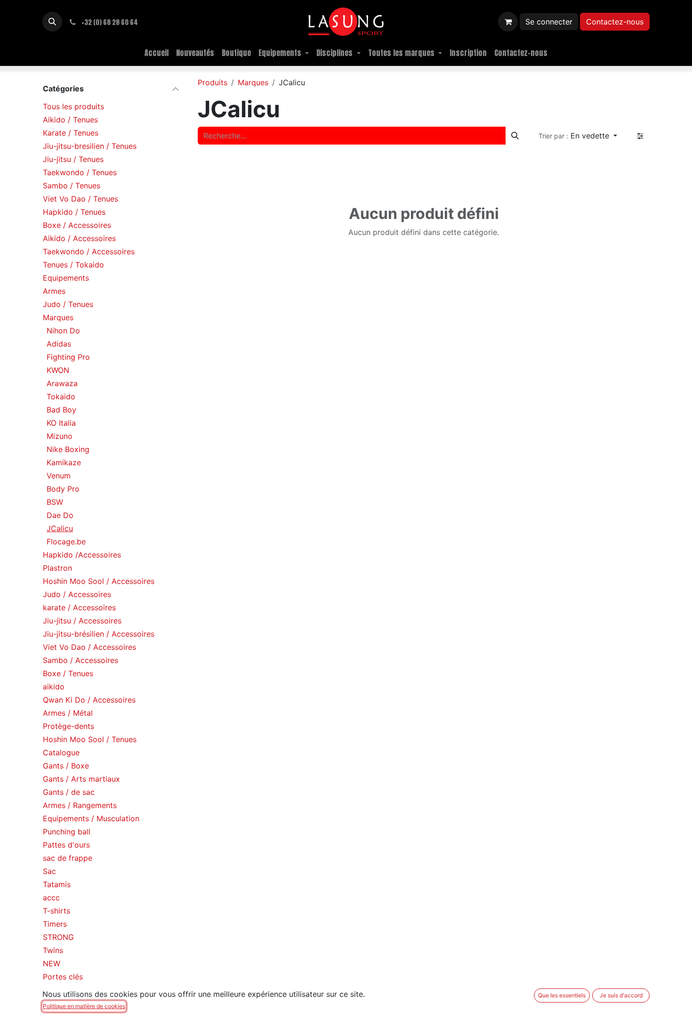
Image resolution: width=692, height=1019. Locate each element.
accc (51, 897)
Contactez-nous (615, 21)
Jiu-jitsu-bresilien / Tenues (90, 146)
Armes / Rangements (80, 805)
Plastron (57, 568)
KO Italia (61, 423)
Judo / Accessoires (77, 594)
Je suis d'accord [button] (621, 995)
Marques (58, 317)
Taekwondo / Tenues (80, 172)
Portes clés (63, 976)
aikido (53, 686)
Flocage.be (66, 541)
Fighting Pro (68, 357)
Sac (49, 871)
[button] (52, 22)
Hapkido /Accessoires (82, 554)
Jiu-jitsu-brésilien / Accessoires (98, 634)
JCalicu (60, 528)
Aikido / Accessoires (79, 238)
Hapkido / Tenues (74, 212)
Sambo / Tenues (71, 185)
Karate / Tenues (70, 132)
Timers (55, 924)
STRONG (58, 937)
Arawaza (62, 383)
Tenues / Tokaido (73, 264)
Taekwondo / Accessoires (89, 251)
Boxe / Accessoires (77, 225)
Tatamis (57, 884)
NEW (51, 963)
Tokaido (61, 396)
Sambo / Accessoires (80, 660)
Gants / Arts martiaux (81, 779)
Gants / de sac (69, 792)
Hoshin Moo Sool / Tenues (90, 739)
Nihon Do (63, 330)
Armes (54, 291)
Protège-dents (68, 726)
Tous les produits (73, 106)
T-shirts (56, 910)
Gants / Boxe (66, 765)
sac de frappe (67, 858)
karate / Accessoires (79, 607)
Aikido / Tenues (70, 119)
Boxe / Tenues (68, 673)
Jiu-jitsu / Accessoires (82, 620)
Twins (53, 950)
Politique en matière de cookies (84, 1006)
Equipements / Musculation (91, 818)
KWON (58, 370)
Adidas (59, 343)
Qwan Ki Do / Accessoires (89, 699)
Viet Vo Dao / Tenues (80, 198)
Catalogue (61, 752)
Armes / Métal (68, 713)
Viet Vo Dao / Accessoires (89, 647)
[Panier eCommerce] (508, 22)
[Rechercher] (515, 136)
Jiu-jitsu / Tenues (73, 159)
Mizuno (59, 436)
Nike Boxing (68, 449)
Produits (212, 82)
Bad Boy (61, 409)
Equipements (66, 278)
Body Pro (63, 488)
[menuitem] (156, 52)
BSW (55, 502)
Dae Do (60, 515)
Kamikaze (64, 462)
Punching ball (66, 831)
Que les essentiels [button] (562, 995)
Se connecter (548, 21)
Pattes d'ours (66, 844)
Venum (59, 475)
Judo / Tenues (68, 304)
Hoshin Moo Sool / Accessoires (98, 581)
